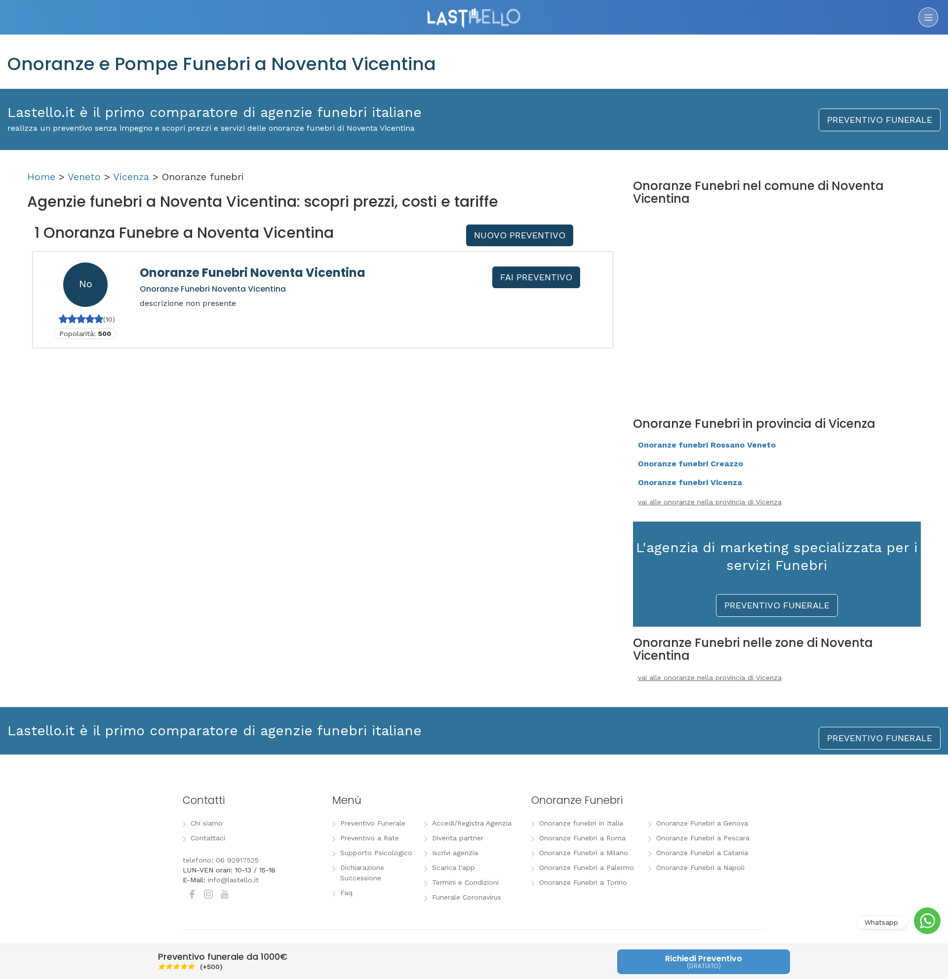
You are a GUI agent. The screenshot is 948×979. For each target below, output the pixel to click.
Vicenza (131, 177)
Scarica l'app (453, 867)
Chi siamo (207, 823)
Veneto (84, 177)
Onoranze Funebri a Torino (583, 882)
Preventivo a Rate (369, 838)
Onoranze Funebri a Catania (702, 853)
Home (41, 177)
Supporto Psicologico (376, 853)
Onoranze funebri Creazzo (690, 463)
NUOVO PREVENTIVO (519, 235)
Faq (346, 893)
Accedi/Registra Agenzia (472, 823)
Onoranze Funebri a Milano (583, 853)
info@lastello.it (233, 880)
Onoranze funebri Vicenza (690, 482)
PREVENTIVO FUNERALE (879, 119)
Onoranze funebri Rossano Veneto (707, 445)
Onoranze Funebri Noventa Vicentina (252, 272)
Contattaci (208, 838)
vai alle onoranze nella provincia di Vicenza (710, 502)
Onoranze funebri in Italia (581, 823)
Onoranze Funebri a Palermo (586, 867)
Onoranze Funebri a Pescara (703, 838)
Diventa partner (457, 838)
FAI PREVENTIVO (536, 277)
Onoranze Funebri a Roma (582, 838)
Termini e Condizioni (465, 882)
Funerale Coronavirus (466, 897)
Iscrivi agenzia (455, 853)
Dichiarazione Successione (362, 873)
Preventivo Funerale (372, 823)
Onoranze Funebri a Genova (702, 823)
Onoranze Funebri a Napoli (700, 867)
